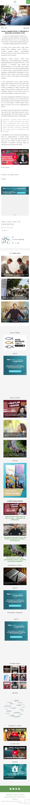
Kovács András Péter (8, 224)
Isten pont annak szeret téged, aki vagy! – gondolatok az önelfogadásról (14, 434)
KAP (19, 221)
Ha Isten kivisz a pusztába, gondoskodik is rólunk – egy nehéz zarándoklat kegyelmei (14, 454)
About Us (23, 797)
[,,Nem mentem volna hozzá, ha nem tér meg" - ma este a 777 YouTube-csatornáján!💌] (22, 677)
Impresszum (16, 794)
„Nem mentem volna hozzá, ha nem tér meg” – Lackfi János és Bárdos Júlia (14, 414)
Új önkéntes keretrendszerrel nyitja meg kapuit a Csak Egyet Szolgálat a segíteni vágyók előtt (15, 275)
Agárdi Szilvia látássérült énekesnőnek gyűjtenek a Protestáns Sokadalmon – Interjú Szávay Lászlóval (15, 298)
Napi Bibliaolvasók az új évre (11, 583)
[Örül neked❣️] (22, 685)
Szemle (4, 178)
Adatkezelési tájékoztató (10, 797)
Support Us (15, 799)
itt (28, 140)
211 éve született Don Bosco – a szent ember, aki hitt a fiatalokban (15, 320)
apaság (4, 221)
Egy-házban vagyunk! (9, 777)
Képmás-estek (17, 40)
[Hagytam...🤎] (7, 669)
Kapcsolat (21, 794)
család (9, 221)
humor (15, 221)
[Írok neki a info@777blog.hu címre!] (18, 243)
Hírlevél (18, 797)
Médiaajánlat (9, 794)
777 (5, 28)
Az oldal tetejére (23, 802)
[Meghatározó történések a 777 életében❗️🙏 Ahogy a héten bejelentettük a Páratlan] (22, 669)
